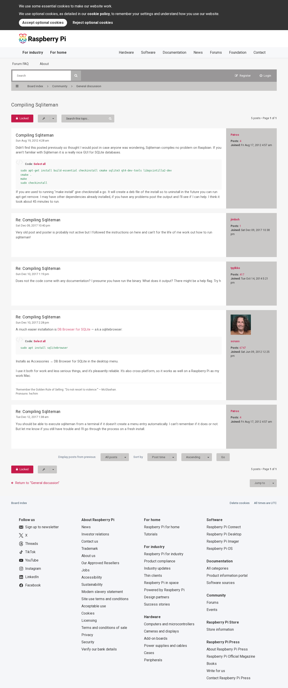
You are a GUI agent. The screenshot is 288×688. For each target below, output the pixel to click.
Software (148, 52)
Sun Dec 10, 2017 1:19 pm (32, 274)
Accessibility (91, 577)
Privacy (87, 635)
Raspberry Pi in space (161, 583)
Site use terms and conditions (104, 599)
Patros (235, 134)
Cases (149, 653)
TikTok (30, 552)
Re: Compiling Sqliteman (38, 220)
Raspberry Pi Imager (223, 541)
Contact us (89, 541)
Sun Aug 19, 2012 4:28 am (32, 140)
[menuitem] (265, 76)
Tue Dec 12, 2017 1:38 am (32, 417)
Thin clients (153, 575)
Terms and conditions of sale (104, 628)
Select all (39, 164)
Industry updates (157, 568)
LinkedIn (32, 577)
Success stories (157, 604)
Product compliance (159, 561)
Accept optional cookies (43, 22)
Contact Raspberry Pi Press (228, 678)
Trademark (89, 548)
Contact (260, 52)
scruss (235, 341)
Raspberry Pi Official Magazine (231, 656)
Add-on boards (155, 638)
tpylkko (235, 268)
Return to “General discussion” (37, 483)
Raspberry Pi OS (220, 548)
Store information (220, 629)
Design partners (156, 597)
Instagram (33, 568)
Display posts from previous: (87, 457)
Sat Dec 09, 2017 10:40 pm (33, 225)
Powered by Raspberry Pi (164, 590)
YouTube (31, 560)
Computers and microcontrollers (169, 624)
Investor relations (95, 534)
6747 (243, 347)
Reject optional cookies (93, 22)
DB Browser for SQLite (74, 329)
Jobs (85, 570)
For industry (32, 52)
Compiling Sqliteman (34, 105)
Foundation (237, 52)
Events (212, 610)
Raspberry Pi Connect (224, 527)
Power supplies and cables (165, 646)
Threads (31, 544)
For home (58, 52)
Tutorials (151, 534)
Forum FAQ (20, 64)
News (198, 52)
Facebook (33, 585)
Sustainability (92, 584)
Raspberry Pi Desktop (224, 534)
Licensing (89, 620)
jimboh (235, 219)
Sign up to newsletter (42, 527)
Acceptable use (93, 606)
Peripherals (153, 660)
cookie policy (98, 14)
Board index (19, 503)
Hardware (126, 52)
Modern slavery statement (102, 592)
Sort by (149, 457)
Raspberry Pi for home (162, 527)
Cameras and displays (161, 631)
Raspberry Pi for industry (163, 554)
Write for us (216, 671)
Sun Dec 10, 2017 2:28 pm (32, 322)
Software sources (221, 583)
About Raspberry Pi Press (227, 649)
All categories (217, 568)
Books (212, 663)
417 (242, 274)
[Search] (76, 76)
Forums (216, 52)
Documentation (174, 52)
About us (88, 556)
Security (87, 642)
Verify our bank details (99, 649)
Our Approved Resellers (100, 563)
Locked (24, 118)
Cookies (87, 613)
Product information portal (227, 575)
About (44, 64)
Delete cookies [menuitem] (240, 503)
